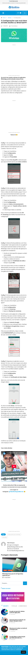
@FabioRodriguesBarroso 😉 (17, 491)
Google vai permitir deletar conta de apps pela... (17, 612)
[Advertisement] (14, 61)
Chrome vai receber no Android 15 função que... (18, 628)
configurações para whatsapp (13, 534)
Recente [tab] (5, 606)
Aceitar (23, 652)
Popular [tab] (14, 606)
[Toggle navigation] (3, 12)
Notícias (9, 570)
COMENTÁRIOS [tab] (23, 606)
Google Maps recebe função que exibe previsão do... (17, 637)
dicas (4, 570)
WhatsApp (4, 537)
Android (9, 17)
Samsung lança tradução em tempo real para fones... (17, 620)
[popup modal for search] (25, 13)
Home (4, 17)
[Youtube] (20, 13)
